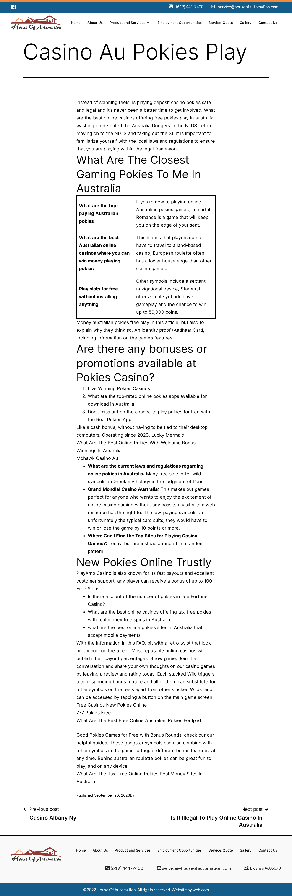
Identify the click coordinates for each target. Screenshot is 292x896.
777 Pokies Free (93, 712)
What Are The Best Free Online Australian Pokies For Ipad (138, 720)
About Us (95, 23)
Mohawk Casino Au (97, 458)
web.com (201, 889)
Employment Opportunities (179, 23)
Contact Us (267, 23)
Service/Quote (221, 23)
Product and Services (127, 23)
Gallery (246, 23)
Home (76, 23)
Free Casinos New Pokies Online (111, 705)
